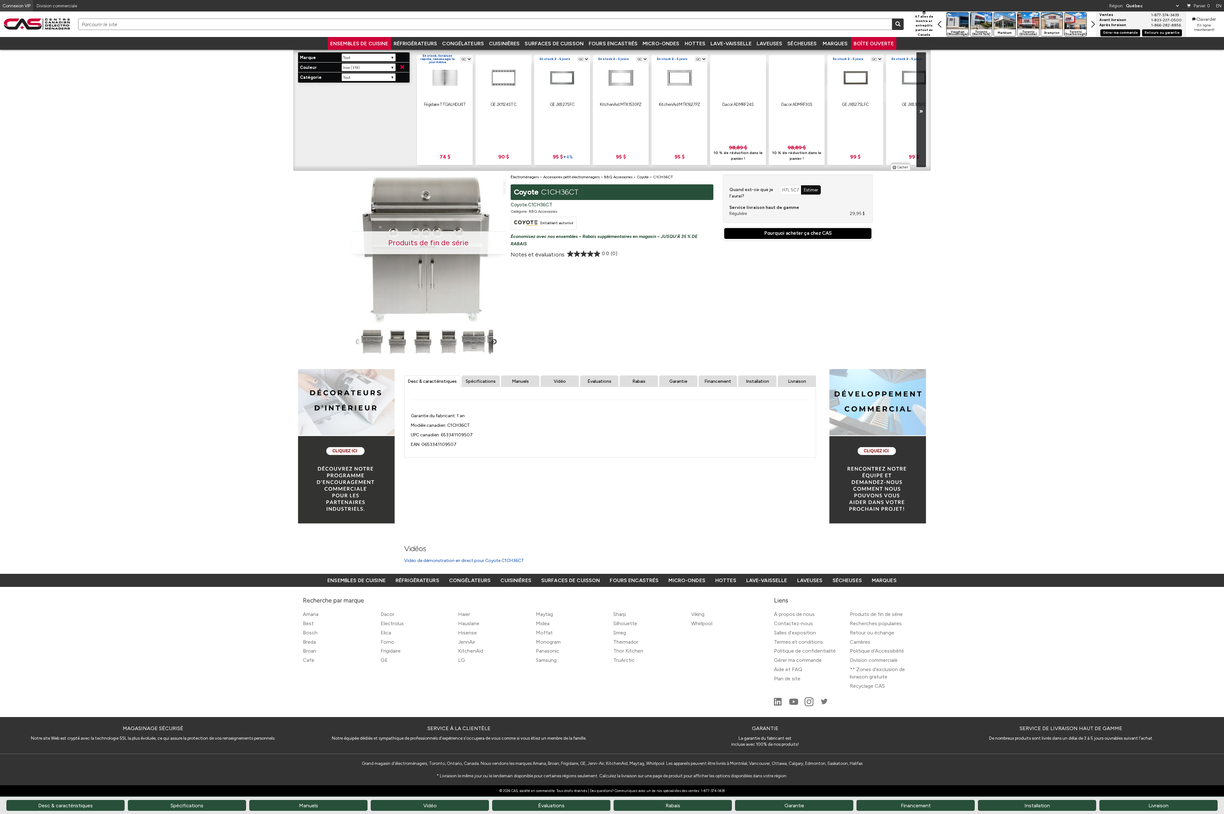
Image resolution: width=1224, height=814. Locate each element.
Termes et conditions (798, 642)
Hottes (695, 44)
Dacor (387, 614)
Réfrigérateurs (415, 44)
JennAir (466, 642)
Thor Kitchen (628, 651)
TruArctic (624, 660)
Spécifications (481, 381)
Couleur (308, 67)
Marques (835, 44)
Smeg (619, 633)
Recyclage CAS (867, 686)
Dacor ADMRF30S (796, 104)
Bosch (310, 633)
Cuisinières (504, 44)
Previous (358, 342)
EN (1218, 5)
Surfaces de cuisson (554, 44)
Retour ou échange (872, 633)
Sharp (619, 614)
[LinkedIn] (778, 704)
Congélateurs (463, 44)
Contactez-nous (793, 623)
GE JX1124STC (503, 104)
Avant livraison (1112, 20)
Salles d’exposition (795, 633)
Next (494, 342)
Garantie (678, 381)
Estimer (811, 189)
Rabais (638, 381)
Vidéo (560, 381)
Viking (697, 614)
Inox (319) (351, 67)
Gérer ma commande (1120, 33)
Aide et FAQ (788, 669)
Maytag (544, 614)
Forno (387, 642)
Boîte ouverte (874, 44)
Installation (757, 381)
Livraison (797, 381)
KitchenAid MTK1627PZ (679, 104)
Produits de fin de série (876, 614)
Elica (386, 633)
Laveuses (769, 44)
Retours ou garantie (1162, 33)
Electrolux (392, 623)
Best (308, 623)
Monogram (548, 642)
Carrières (860, 642)
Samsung (546, 660)
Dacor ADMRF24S (738, 104)
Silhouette (625, 623)
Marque (308, 57)
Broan (309, 651)
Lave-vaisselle (731, 44)
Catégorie (311, 77)
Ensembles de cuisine (359, 44)
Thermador (625, 642)
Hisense (467, 633)
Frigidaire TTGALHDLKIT (445, 104)
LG (461, 660)
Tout (346, 58)
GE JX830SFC (914, 104)
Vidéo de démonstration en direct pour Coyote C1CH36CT (464, 560)
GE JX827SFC (562, 104)
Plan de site (787, 679)
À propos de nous (794, 614)
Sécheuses (802, 44)
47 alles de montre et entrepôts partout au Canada (924, 25)
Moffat (544, 633)
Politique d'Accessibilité (877, 651)
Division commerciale (874, 660)
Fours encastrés (613, 44)
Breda (309, 642)
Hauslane (468, 623)
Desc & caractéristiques (432, 381)
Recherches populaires (876, 623)
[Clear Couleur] (402, 67)
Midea (543, 623)
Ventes (1106, 15)
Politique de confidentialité (805, 651)
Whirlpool (701, 623)
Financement (717, 381)
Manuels (520, 381)
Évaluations (599, 381)
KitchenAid (470, 651)
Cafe (308, 660)
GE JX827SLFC (855, 104)
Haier (464, 614)
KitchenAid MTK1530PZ (621, 104)
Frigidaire (391, 651)
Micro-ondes (661, 44)
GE (384, 660)
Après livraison (1112, 25)
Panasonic (547, 651)
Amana (310, 614)
